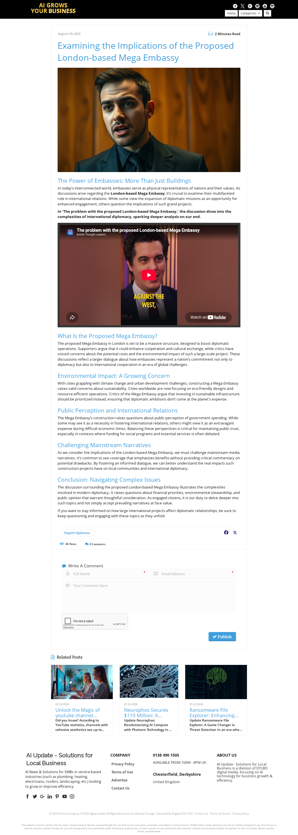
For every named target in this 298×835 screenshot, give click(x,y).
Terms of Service (220, 813)
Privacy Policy (241, 813)
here (157, 831)
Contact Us (201, 813)
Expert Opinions (77, 533)
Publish (224, 636)
